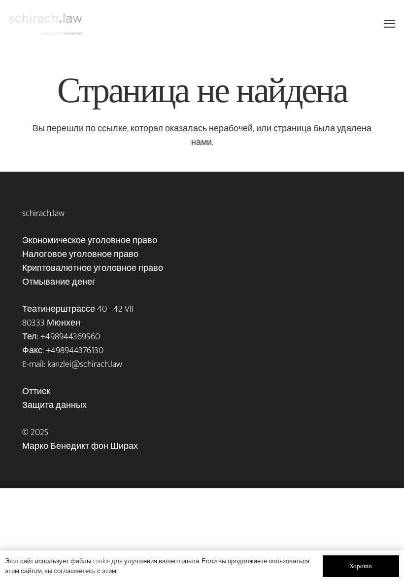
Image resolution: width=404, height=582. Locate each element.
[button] (389, 23)
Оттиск (36, 391)
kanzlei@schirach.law (84, 364)
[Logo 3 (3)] (45, 24)
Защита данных (54, 405)
